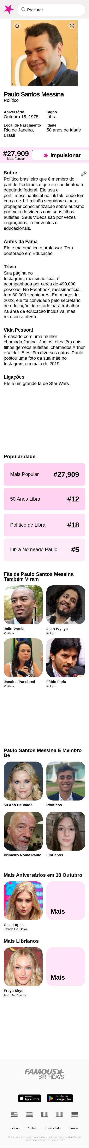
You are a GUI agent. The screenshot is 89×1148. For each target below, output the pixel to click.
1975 (33, 116)
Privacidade (52, 1128)
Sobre (15, 1128)
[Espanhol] (29, 1114)
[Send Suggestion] (84, 174)
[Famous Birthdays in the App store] (29, 1098)
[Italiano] (59, 1114)
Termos (73, 1128)
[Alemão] (74, 1114)
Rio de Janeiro (18, 130)
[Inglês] (14, 1114)
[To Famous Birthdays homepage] (8, 9)
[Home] (44, 1073)
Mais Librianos (21, 941)
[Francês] (44, 1114)
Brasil (9, 135)
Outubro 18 (15, 116)
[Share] (17, 26)
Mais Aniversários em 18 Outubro (43, 875)
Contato (31, 1128)
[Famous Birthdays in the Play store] (60, 1098)
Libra (52, 116)
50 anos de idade (64, 130)
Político (11, 100)
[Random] (72, 25)
